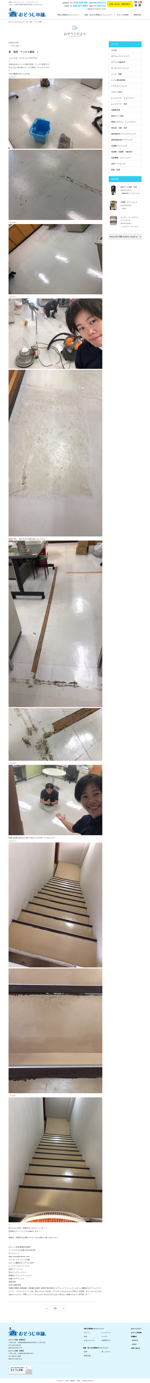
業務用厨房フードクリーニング (123, 134)
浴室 (85, 1336)
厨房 (85, 1352)
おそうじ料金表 (123, 15)
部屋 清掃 (115, 170)
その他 (113, 50)
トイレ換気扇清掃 (118, 80)
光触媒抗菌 (115, 110)
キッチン (105, 1336)
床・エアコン (106, 1352)
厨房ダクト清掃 (117, 116)
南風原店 (135, 1340)
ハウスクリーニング (119, 86)
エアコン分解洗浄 (118, 62)
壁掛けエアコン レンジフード (123, 122)
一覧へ (55, 1308)
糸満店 (134, 1344)
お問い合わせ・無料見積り (119, 4)
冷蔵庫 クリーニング (128, 202)
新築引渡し (88, 1356)
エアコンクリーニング (120, 56)
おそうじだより (20, 22)
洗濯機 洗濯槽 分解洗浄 (121, 152)
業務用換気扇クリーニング (121, 140)
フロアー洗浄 (15, 45)
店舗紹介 (134, 1336)
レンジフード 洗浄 (119, 104)
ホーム (11, 22)
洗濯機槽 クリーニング (121, 158)
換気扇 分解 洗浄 (119, 128)
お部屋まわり (106, 1340)
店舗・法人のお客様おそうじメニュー (98, 15)
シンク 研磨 (116, 74)
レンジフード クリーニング (122, 98)
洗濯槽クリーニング (119, 146)
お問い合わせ (135, 1348)
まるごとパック (89, 1340)
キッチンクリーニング (120, 68)
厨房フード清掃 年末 (128, 187)
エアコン (87, 1332)
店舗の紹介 (137, 15)
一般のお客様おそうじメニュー (68, 15)
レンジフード (106, 1332)
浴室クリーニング (118, 164)
